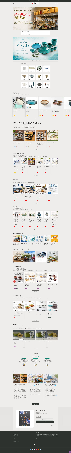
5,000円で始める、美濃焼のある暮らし (19, 385)
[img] (35, 355)
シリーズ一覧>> (24, 249)
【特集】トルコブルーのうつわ (31, 244)
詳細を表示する (52, 425)
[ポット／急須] (24, 88)
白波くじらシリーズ (39, 262)
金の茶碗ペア (27, 284)
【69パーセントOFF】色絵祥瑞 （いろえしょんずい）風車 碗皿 (39, 220)
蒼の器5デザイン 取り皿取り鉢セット (16, 166)
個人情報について (15, 435)
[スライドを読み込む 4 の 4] (36, 60)
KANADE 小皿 (28, 110)
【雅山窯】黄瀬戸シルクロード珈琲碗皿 (18, 342)
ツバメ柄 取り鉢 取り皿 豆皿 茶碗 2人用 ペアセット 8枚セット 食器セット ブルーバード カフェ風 (41, 143)
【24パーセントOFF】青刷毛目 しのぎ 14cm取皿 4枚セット (23, 167)
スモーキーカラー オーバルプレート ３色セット (52, 313)
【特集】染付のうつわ (39, 244)
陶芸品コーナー (16, 324)
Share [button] (37, 425)
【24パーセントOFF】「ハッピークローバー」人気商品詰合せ (52, 142)
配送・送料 (14, 437)
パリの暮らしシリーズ (28, 262)
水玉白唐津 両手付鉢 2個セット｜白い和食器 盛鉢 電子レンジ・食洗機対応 (18, 313)
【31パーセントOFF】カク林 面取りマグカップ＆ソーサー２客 (31, 220)
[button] (14, 3)
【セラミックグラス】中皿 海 (31, 166)
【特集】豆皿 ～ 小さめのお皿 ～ (47, 244)
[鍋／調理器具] (39, 88)
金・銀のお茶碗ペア (39, 284)
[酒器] (32, 88)
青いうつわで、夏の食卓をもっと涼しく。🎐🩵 (50, 385)
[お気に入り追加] (24, 97)
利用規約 (14, 438)
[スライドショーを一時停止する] (40, 61)
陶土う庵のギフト (17, 266)
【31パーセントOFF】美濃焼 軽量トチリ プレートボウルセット (29, 196)
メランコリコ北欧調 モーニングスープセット (47, 167)
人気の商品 (15, 179)
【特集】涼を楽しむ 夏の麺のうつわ (16, 244)
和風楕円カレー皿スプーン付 (56, 110)
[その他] (46, 88)
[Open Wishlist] (70, 452)
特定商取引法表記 (15, 434)
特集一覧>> (21, 233)
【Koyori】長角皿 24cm (16, 110)
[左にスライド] (34, 119)
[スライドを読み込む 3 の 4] (35, 60)
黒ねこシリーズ (15, 262)
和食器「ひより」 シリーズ (52, 262)
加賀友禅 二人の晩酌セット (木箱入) (52, 284)
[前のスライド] (31, 61)
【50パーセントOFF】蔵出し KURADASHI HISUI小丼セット (23, 220)
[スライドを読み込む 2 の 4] (33, 60)
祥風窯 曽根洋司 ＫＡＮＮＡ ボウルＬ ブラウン (44, 110)
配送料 (38, 413)
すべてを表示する (35, 149)
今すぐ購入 (44, 421)
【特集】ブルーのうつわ (18, 153)
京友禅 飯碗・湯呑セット (17, 284)
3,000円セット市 (17, 295)
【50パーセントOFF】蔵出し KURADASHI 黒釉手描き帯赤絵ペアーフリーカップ (16, 221)
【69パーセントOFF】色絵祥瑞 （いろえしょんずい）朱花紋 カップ (46, 220)
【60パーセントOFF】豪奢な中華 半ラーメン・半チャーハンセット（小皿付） (54, 221)
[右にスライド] (37, 119)
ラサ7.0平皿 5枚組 (27, 312)
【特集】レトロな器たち (54, 244)
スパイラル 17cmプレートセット (41, 312)
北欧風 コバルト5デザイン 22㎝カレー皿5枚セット (39, 167)
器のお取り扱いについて (16, 441)
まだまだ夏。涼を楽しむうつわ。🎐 (35, 385)
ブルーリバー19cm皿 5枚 (54, 166)
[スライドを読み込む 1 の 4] (32, 60)
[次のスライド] (38, 61)
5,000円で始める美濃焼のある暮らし (27, 123)
